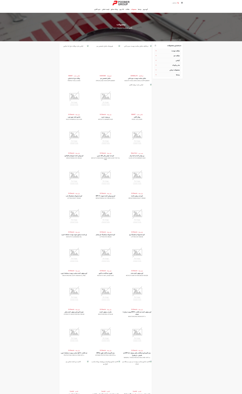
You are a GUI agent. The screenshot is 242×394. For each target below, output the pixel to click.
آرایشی (178, 60)
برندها (139, 9)
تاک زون (121, 9)
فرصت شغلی (105, 9)
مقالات (127, 9)
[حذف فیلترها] (155, 45)
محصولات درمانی (175, 70)
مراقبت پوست (175, 51)
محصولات (133, 9)
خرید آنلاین (97, 9)
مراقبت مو (177, 56)
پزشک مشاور (114, 9)
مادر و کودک (176, 65)
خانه (180, 40)
